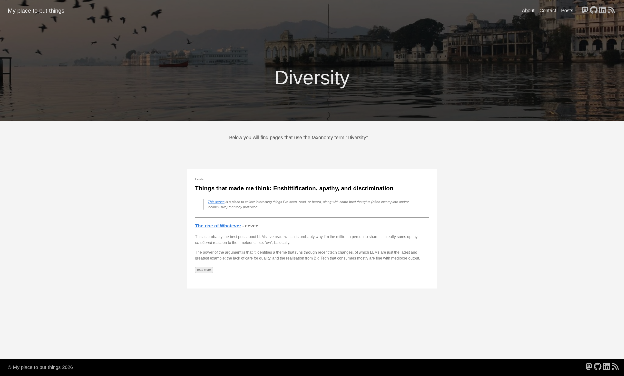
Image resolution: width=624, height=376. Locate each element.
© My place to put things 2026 (40, 367)
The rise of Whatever (218, 225)
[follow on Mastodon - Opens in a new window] (585, 10)
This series (216, 202)
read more (204, 269)
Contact (547, 10)
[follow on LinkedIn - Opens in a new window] (602, 10)
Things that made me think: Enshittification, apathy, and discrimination (294, 188)
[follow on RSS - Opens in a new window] (611, 10)
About (528, 10)
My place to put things (36, 10)
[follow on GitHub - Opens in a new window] (594, 10)
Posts (567, 10)
